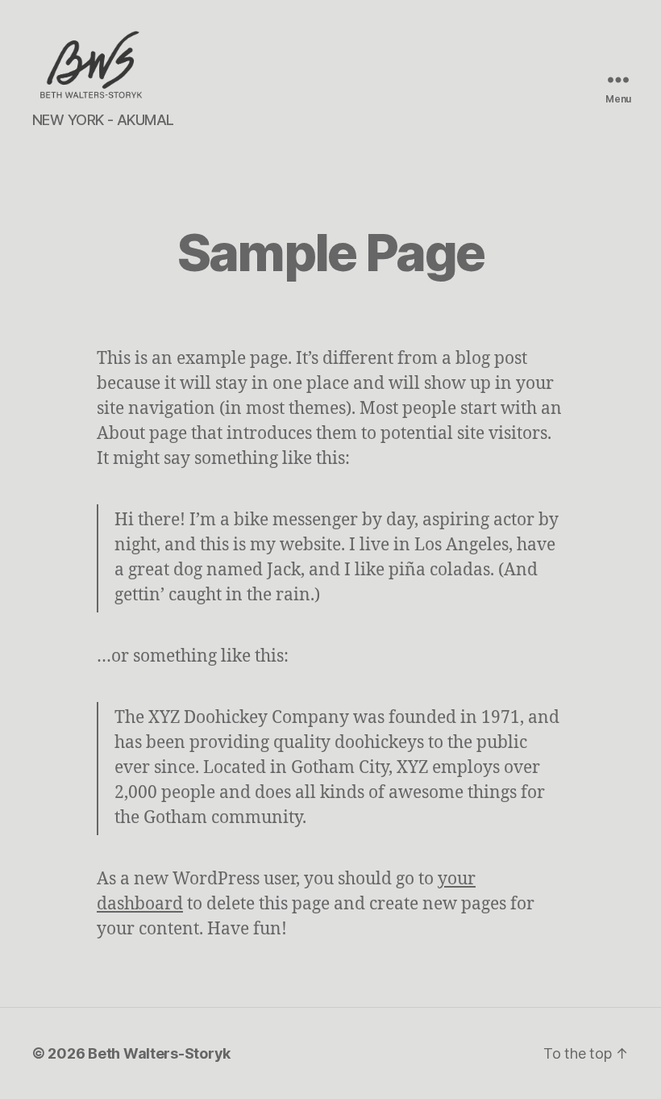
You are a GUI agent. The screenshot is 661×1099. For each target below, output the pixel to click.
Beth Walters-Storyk (159, 1053)
